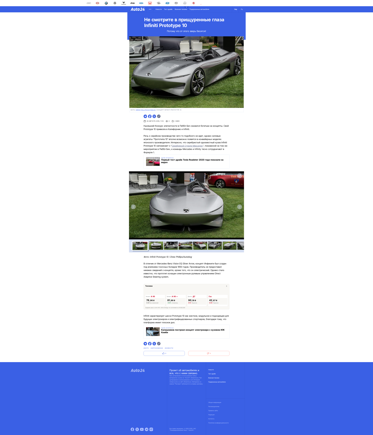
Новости (159, 9)
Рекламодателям (213, 406)
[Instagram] (151, 429)
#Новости (169, 348)
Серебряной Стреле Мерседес (187, 146)
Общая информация (214, 402)
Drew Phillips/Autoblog (146, 110)
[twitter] (154, 116)
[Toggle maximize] (239, 175)
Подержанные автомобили (199, 9)
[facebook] (150, 116)
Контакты (211, 419)
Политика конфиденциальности (218, 423)
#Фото (146, 348)
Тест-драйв (168, 9)
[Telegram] (146, 429)
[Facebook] (132, 429)
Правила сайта (213, 410)
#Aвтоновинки (157, 348)
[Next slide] (239, 206)
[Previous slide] (133, 206)
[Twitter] (137, 429)
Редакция (211, 415)
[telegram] (145, 116)
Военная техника (181, 9)
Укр (235, 9)
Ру (242, 9)
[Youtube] (142, 429)
